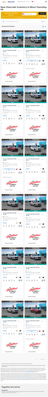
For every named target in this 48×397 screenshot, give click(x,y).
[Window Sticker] (21, 63)
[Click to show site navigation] (46, 2)
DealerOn (10, 391)
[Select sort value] (45, 26)
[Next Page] (38, 359)
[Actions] (21, 51)
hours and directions (30, 370)
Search (42, 21)
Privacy (17, 391)
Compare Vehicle (9, 81)
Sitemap (13, 391)
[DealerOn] (5, 390)
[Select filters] (43, 26)
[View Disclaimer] (14, 63)
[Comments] (19, 63)
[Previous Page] (35, 359)
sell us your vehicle (26, 378)
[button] (22, 38)
